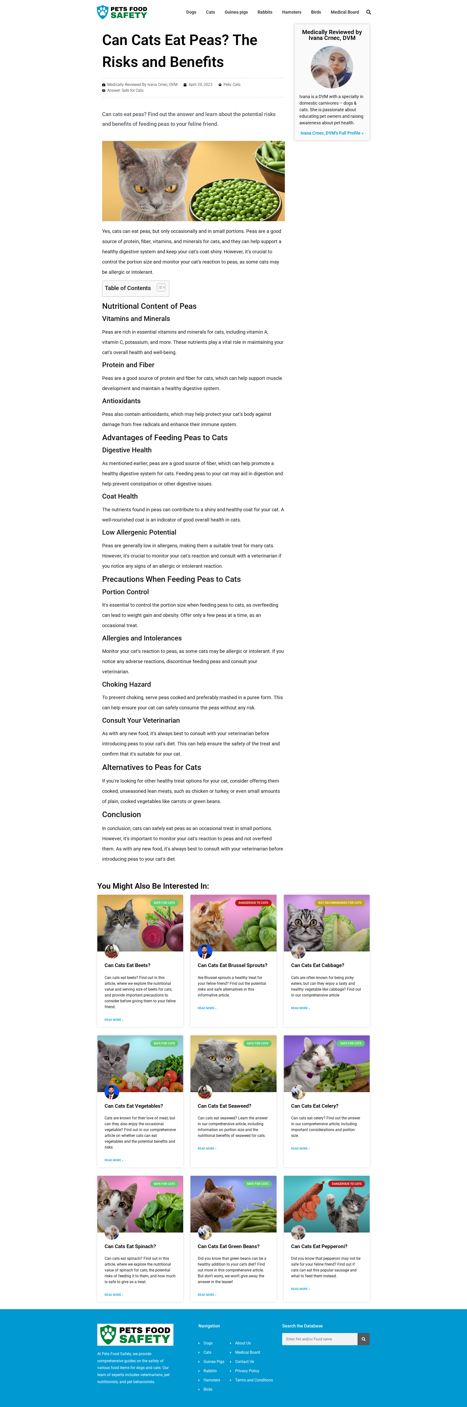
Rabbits (265, 12)
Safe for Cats (133, 90)
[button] (369, 12)
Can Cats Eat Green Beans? (229, 1246)
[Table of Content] (161, 287)
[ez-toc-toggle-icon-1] (158, 287)
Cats (210, 12)
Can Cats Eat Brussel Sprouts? (232, 965)
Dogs (191, 12)
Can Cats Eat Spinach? (130, 1246)
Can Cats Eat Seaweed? (224, 1106)
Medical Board (345, 12)
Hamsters (291, 12)
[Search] (364, 1339)
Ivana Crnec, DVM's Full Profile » (332, 133)
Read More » (114, 1020)
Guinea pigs (236, 12)
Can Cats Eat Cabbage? (317, 965)
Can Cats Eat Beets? (127, 965)
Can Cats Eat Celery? (314, 1106)
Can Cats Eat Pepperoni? (319, 1246)
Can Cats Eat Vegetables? (134, 1106)
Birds (316, 12)
